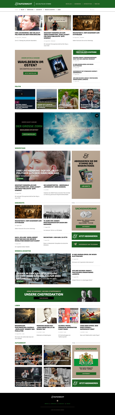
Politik (22, 9)
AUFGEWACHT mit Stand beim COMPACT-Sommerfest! (85, 71)
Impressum (53, 403)
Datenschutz (61, 403)
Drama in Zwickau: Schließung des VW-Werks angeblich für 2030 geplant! (38, 276)
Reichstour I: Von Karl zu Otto (55, 237)
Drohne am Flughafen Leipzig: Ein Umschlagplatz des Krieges (46, 106)
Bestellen (69, 4)
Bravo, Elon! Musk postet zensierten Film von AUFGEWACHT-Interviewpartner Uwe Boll (28, 384)
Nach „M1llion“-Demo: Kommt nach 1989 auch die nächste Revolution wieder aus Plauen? (27, 239)
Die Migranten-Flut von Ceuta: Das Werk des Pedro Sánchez (90, 106)
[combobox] (94, 9)
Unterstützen (88, 4)
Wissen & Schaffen (50, 9)
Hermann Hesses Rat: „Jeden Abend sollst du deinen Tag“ (46, 327)
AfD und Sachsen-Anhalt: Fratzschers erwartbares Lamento (85, 78)
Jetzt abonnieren (88, 236)
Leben (59, 9)
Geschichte (39, 9)
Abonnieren (77, 4)
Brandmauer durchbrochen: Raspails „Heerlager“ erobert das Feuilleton (25, 328)
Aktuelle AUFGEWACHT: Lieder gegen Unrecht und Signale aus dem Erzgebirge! (57, 384)
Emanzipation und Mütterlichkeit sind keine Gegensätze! (68, 106)
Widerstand (30, 9)
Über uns (97, 4)
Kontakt (68, 403)
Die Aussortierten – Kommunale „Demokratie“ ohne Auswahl (56, 186)
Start (16, 9)
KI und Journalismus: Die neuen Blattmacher (83, 65)
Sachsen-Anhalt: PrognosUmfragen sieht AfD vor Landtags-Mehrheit (84, 58)
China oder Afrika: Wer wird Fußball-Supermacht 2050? (89, 327)
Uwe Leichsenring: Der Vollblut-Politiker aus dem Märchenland (27, 33)
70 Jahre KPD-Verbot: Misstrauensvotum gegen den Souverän (55, 222)
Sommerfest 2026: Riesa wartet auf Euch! (57, 361)
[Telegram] (57, 400)
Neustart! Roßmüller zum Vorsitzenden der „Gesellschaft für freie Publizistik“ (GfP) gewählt (56, 35)
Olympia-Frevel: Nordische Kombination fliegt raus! (67, 327)
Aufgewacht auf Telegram (88, 244)
